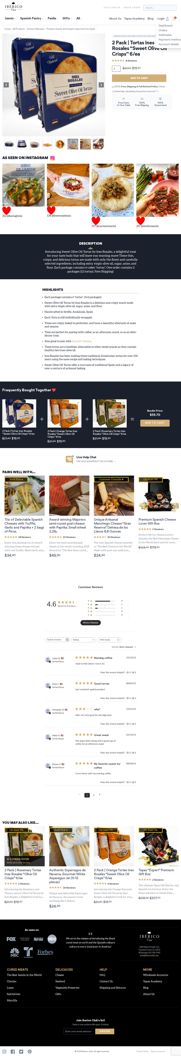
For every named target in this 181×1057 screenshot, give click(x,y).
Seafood (60, 981)
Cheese (59, 975)
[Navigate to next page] (100, 794)
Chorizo (11, 981)
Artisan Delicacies (35, 29)
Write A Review (90, 622)
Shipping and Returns (113, 988)
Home (8, 29)
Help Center (112, 8)
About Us (115, 19)
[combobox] (83, 639)
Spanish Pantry (30, 18)
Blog (150, 19)
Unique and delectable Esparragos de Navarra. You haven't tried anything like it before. (68, 897)
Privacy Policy (142, 1051)
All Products (19, 29)
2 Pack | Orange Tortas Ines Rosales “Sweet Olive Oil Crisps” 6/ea (114, 874)
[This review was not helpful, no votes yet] (133, 672)
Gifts (66, 18)
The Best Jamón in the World (24, 975)
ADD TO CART (155, 423)
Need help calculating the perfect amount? (135, 92)
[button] (62, 906)
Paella (52, 18)
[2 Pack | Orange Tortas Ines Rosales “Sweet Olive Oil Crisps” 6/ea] (64, 413)
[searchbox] (55, 639)
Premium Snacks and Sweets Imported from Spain (71, 29)
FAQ (102, 975)
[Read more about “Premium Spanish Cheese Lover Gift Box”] (141, 551)
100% (140, 87)
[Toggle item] (78, 403)
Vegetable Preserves (67, 988)
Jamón (9, 18)
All (78, 18)
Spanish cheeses (81, 341)
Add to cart (139, 78)
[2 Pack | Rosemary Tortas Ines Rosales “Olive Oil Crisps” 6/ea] (110, 413)
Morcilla (12, 1000)
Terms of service (158, 1051)
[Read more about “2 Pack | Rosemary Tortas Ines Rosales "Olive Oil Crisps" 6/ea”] (7, 906)
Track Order (132, 8)
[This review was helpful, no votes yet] (128, 672)
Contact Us (106, 981)
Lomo (10, 988)
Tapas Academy (134, 19)
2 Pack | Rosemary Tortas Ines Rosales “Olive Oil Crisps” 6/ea (23, 874)
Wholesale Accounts (155, 975)
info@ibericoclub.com (149, 956)
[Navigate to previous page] (80, 794)
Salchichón (13, 994)
